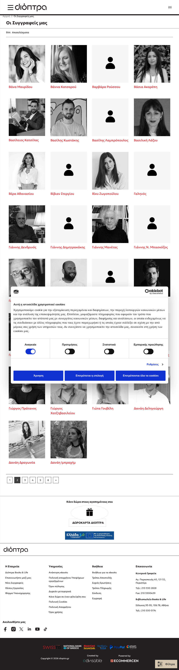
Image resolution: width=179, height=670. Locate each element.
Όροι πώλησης (56, 586)
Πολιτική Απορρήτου (60, 607)
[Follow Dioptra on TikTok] (45, 629)
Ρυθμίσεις (153, 364)
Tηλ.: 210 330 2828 (146, 588)
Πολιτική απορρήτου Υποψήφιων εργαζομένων (66, 579)
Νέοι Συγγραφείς (14, 582)
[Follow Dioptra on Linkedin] (29, 629)
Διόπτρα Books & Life (16, 572)
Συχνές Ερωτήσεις (101, 582)
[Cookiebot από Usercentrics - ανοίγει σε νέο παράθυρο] (150, 291)
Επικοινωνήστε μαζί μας (18, 577)
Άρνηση (38, 375)
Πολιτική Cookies (58, 601)
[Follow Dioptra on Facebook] (5, 629)
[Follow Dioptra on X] (21, 629)
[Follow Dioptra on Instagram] (13, 629)
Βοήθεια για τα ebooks (104, 572)
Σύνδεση (96, 593)
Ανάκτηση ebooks (58, 572)
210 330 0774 (148, 610)
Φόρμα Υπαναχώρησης (17, 593)
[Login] (163, 7)
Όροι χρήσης (56, 612)
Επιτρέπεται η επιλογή (89, 375)
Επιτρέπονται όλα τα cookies (141, 375)
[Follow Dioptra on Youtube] (37, 629)
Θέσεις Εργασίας (14, 588)
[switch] (70, 351)
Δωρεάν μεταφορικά (60, 591)
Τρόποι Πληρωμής (101, 588)
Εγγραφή (97, 598)
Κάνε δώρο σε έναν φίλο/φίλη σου (67, 596)
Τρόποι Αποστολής (102, 577)
